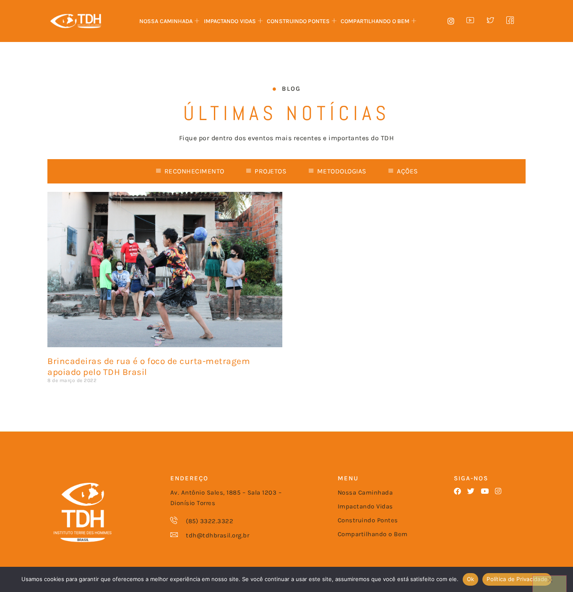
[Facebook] (457, 491)
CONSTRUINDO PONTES (298, 21)
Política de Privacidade (517, 579)
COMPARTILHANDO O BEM (375, 21)
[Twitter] (470, 491)
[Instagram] (498, 491)
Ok (470, 579)
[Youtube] (484, 491)
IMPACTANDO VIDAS (230, 21)
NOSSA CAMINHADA (166, 21)
